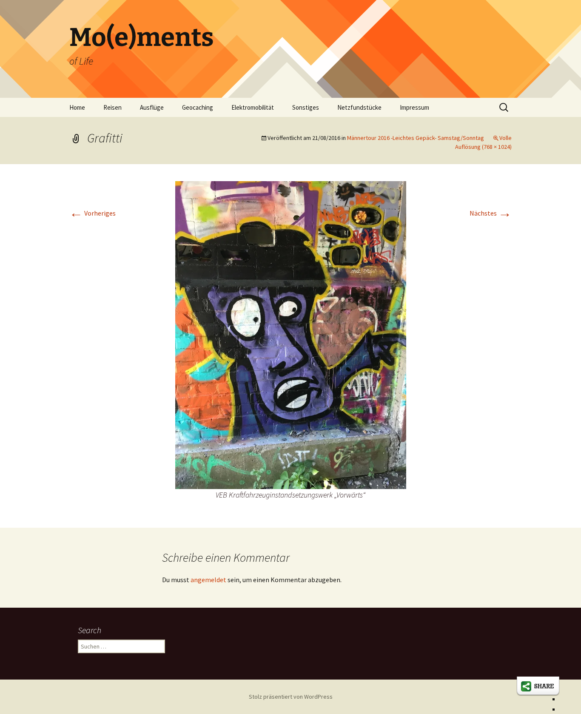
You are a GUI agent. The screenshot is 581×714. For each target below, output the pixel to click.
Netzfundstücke (359, 107)
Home (77, 107)
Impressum (414, 107)
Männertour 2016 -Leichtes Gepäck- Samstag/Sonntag (415, 138)
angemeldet (208, 579)
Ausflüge (152, 107)
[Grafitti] (290, 334)
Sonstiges (305, 107)
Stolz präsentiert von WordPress (291, 696)
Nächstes (491, 213)
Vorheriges (92, 213)
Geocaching (197, 107)
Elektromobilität (252, 107)
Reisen (112, 107)
